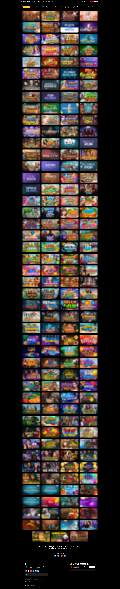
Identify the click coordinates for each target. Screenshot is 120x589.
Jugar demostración (34, 18)
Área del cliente (37, 567)
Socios (45, 1)
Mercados (49, 1)
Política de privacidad (35, 587)
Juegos (33, 1)
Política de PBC (48, 587)
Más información (28, 18)
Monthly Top (38, 6)
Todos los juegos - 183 (26, 6)
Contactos (26, 567)
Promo (41, 1)
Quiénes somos (31, 567)
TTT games (38, 1)
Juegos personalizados (95, 6)
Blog (43, 566)
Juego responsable (41, 587)
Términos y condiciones (28, 587)
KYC (44, 587)
